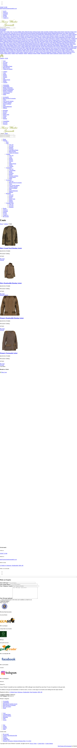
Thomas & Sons (58, 50)
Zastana (60, 53)
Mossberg (57, 44)
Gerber (46, 38)
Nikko (4, 45)
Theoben (52, 50)
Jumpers (5, 75)
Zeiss (68, 53)
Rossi (1, 48)
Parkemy (2, 46)
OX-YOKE (70, 45)
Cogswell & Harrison (34, 35)
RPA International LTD (8, 48)
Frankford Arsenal (21, 38)
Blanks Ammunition (8, 87)
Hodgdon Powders (43, 40)
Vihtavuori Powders (67, 52)
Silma (28, 49)
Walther (13, 53)
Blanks (10, 171)
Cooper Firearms (50, 35)
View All (11, 144)
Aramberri (51, 31)
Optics (4, 99)
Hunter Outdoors (4, 41)
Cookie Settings (49, 743)
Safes (4, 105)
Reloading (5, 110)
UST (34, 52)
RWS (24, 48)
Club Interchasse (14, 35)
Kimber (68, 41)
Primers (5, 116)
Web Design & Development (65, 746)
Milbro (41, 44)
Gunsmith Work (10, 203)
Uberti (17, 52)
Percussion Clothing (20, 46)
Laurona (15, 42)
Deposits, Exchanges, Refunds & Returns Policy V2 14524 (17, 741)
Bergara (50, 33)
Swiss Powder (42, 50)
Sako (33, 48)
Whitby (39, 53)
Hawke (20, 40)
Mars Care (5, 44)
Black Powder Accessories (9, 98)
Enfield (29, 37)
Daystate (67, 35)
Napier (67, 44)
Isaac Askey (28, 41)
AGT (4, 31)
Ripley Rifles (74, 46)
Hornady (67, 40)
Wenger (35, 53)
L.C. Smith (2, 42)
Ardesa (55, 31)
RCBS (42, 46)
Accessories (6, 97)
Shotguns (5, 65)
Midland (30, 44)
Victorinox (54, 52)
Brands (4, 208)
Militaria (5, 108)
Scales (4, 117)
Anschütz (46, 31)
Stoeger (27, 50)
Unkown (31, 52)
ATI (17, 33)
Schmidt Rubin (72, 48)
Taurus (47, 50)
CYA (60, 35)
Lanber (7, 42)
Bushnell (47, 34)
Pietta (37, 46)
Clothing (5, 71)
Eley (26, 37)
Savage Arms (56, 48)
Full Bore (11, 173)
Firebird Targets (4, 38)
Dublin (12, 37)
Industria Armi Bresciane (14, 41)
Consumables (6, 86)
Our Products (3, 29)
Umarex (21, 52)
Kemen (60, 41)
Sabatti (27, 48)
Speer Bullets (69, 49)
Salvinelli (37, 48)
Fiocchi (73, 37)
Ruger (20, 48)
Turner (5, 52)
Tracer (72, 50)
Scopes (4, 720)
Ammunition (6, 85)
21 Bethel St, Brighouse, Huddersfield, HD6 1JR (11, 565)
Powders (5, 111)
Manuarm (66, 42)
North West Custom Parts (46, 45)
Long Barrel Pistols (7, 66)
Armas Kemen (60, 31)
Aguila (7, 31)
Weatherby (20, 53)
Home (4, 139)
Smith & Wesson (38, 49)
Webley (25, 53)
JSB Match (55, 41)
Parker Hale (7, 46)
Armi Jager (67, 31)
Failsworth (48, 37)
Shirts (4, 729)
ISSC (32, 41)
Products (5, 140)
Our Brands (3, 30)
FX (26, 38)
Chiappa (8, 35)
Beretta (45, 33)
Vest (4, 78)
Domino (8, 37)
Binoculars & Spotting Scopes (10, 704)
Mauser (14, 44)
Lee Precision (26, 42)
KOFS (71, 41)
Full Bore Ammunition (8, 89)
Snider (46, 49)
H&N (1, 40)
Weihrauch (30, 53)
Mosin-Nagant (51, 44)
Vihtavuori (59, 52)
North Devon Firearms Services (32, 45)
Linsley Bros (37, 42)
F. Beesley (39, 37)
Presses (4, 113)
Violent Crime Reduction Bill (10, 735)
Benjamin (41, 33)
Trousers (5, 77)
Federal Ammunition (60, 37)
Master (10, 44)
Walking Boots (6, 79)
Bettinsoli (54, 33)
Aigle (11, 31)
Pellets (4, 94)
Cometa (44, 35)
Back (7, 142)
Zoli (70, 53)
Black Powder (6, 67)
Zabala (51, 53)
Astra (12, 33)
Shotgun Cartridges (7, 91)
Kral (75, 41)
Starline (12, 50)
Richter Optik (67, 46)
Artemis (6, 33)
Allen (23, 31)
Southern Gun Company (60, 49)
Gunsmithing (6, 121)
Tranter (1, 52)
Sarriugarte (47, 48)
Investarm (22, 41)
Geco (43, 38)
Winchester (43, 53)
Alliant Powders (28, 31)
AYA (19, 33)
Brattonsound (6, 34)
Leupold (32, 42)
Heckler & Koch (26, 40)
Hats (4, 725)
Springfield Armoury (5, 50)
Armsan (72, 31)
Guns (4, 61)
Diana (4, 37)
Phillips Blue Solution (30, 46)
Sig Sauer (24, 49)
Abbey (1, 31)
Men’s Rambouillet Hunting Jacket (11, 283)
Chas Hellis (2, 35)
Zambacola (55, 53)
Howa (70, 40)
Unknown (25, 52)
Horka (62, 40)
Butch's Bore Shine (54, 34)
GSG (69, 38)
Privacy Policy (33, 743)
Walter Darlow (7, 53)
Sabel (30, 48)
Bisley (67, 33)
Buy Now (2, 259)
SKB (32, 49)
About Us (5, 12)
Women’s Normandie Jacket (8, 353)
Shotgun (5, 118)
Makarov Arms (60, 42)
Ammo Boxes (6, 93)
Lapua (10, 42)
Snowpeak (51, 49)
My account (6, 216)
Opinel (61, 45)
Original (65, 45)
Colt (41, 35)
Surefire (31, 50)
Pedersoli (12, 46)
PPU (40, 46)
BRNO (14, 34)
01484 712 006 (3, 7)
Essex (35, 37)
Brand (4, 708)
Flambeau (10, 38)
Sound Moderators (7, 106)
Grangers (57, 38)
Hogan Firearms (52, 40)
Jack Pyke (36, 41)
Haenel (4, 40)
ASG (9, 33)
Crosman (56, 35)
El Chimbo (21, 37)
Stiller (24, 50)
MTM (61, 44)
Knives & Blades (7, 103)
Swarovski (36, 50)
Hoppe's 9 (58, 40)
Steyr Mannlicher (18, 50)
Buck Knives (35, 34)
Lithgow (42, 42)
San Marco (42, 48)
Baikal (22, 33)
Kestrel (64, 41)
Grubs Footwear (64, 38)
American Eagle (36, 31)
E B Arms (16, 37)
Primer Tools (6, 114)
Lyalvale (47, 42)
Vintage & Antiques (7, 69)
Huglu (73, 40)
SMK (43, 49)
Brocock (19, 34)
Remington (50, 46)
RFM (62, 46)
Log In (4, 11)
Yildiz (47, 53)
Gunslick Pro (74, 38)
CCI (67, 34)
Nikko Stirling (10, 45)
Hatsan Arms (15, 40)
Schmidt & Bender (64, 48)
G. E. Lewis (30, 38)
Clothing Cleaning (7, 102)
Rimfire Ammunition (8, 90)
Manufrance (72, 42)
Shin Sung (15, 49)
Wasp (16, 53)
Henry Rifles (33, 40)
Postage (5, 15)
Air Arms (15, 31)
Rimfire (11, 174)
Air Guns (5, 62)
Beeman (33, 33)
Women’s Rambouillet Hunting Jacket (12, 318)
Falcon (53, 37)
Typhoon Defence (11, 52)
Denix (73, 35)
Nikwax (16, 45)
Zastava (64, 53)
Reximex (58, 46)
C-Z (60, 34)
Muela (64, 44)
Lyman (50, 42)
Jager (40, 41)
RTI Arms (16, 48)
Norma (23, 45)
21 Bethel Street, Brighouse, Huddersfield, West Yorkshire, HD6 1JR (25, 692)
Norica (19, 45)
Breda (11, 34)
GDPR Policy (6, 739)
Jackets (4, 74)
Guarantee (5, 13)
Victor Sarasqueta (47, 52)
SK (30, 49)
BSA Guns (28, 34)
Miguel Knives (36, 44)
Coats (4, 73)
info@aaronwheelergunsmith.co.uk (8, 8)
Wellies (4, 81)
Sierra (20, 49)
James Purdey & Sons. (47, 41)
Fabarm (44, 37)
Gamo (40, 38)
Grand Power (52, 38)
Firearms (5, 63)
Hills (38, 40)
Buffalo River (41, 34)
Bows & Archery (7, 706)
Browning (23, 34)
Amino (42, 31)
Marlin (1, 44)
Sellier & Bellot (9, 49)
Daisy (62, 35)
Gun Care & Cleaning (8, 101)
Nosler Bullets (56, 45)
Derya (1, 37)
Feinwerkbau (68, 37)
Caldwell (63, 34)
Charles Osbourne (72, 34)
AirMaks (19, 31)
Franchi (14, 38)
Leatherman (19, 42)
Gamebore (36, 38)
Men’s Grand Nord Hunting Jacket (11, 248)
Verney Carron (39, 52)
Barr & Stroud (27, 33)
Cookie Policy (41, 743)
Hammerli (9, 40)
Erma (32, 37)
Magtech (55, 42)
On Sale (5, 16)
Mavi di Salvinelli (20, 44)
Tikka (63, 50)
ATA (15, 33)
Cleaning (5, 82)
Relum (46, 46)
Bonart (70, 33)
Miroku (45, 44)
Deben (70, 35)
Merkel (26, 44)
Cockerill (26, 35)
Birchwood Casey (61, 33)
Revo (55, 46)
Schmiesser (2, 49)
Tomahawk (67, 50)
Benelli (37, 33)
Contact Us (5, 17)
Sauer (51, 48)
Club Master (21, 35)
